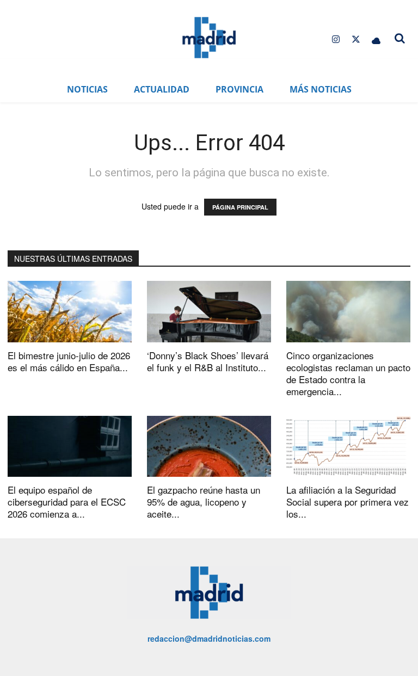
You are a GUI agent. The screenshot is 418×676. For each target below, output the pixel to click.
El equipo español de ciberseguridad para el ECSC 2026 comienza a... (67, 501)
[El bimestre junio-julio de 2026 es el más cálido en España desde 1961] (70, 311)
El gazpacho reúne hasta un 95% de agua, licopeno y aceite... (203, 501)
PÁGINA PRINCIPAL (240, 207)
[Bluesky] (376, 39)
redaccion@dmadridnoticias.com (209, 638)
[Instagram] (335, 39)
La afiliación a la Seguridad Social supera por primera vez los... (347, 501)
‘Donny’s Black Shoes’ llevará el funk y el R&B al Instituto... (207, 361)
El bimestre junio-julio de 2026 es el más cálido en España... (69, 361)
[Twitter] (356, 39)
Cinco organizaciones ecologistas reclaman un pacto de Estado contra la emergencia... (348, 373)
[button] (399, 38)
